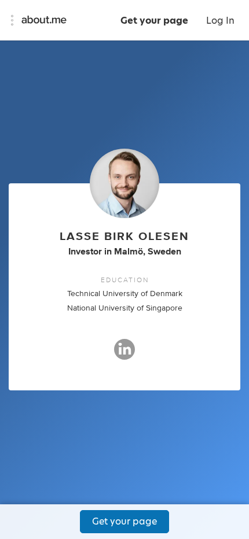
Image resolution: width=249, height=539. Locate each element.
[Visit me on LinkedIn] (124, 354)
